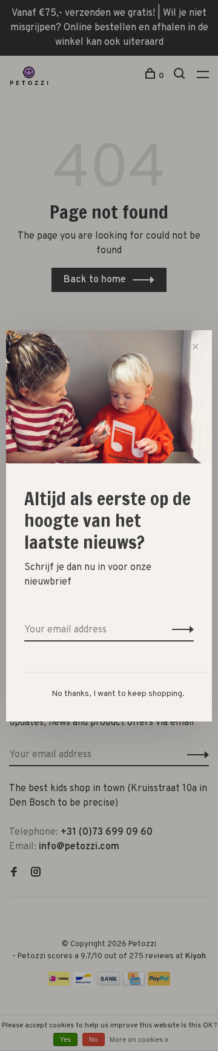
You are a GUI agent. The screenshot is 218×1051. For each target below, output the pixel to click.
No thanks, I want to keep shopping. (118, 694)
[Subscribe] (179, 630)
